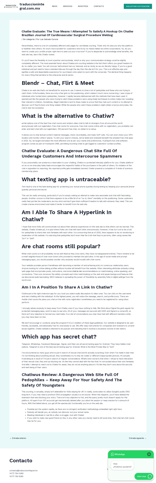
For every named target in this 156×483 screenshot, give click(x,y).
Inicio (54, 6)
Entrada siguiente (137, 438)
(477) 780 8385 (16, 476)
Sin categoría (28, 39)
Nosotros (83, 6)
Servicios (67, 6)
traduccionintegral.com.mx (32, 6)
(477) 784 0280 (16, 473)
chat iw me (77, 271)
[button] (138, 6)
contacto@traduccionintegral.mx (23, 470)
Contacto (99, 6)
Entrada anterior (18, 438)
